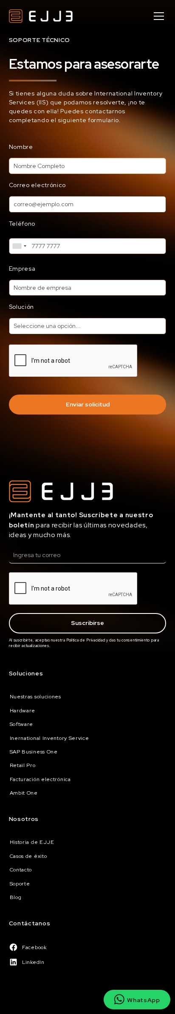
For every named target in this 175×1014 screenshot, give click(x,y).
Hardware (23, 710)
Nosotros (24, 819)
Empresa (22, 268)
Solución (21, 307)
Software (22, 724)
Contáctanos (30, 923)
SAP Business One (34, 751)
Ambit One (24, 793)
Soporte (20, 883)
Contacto (21, 869)
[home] (41, 16)
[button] (157, 16)
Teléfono (22, 223)
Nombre (21, 147)
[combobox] (19, 246)
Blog (16, 897)
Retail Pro (23, 765)
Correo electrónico (37, 185)
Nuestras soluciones (35, 696)
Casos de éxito (28, 856)
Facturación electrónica (40, 779)
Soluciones (26, 673)
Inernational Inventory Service (49, 738)
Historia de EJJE (32, 842)
